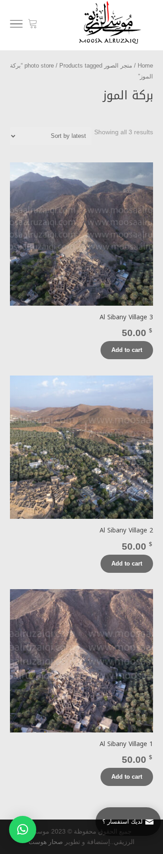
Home (145, 65)
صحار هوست (46, 841)
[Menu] (16, 25)
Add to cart (126, 349)
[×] (22, 829)
